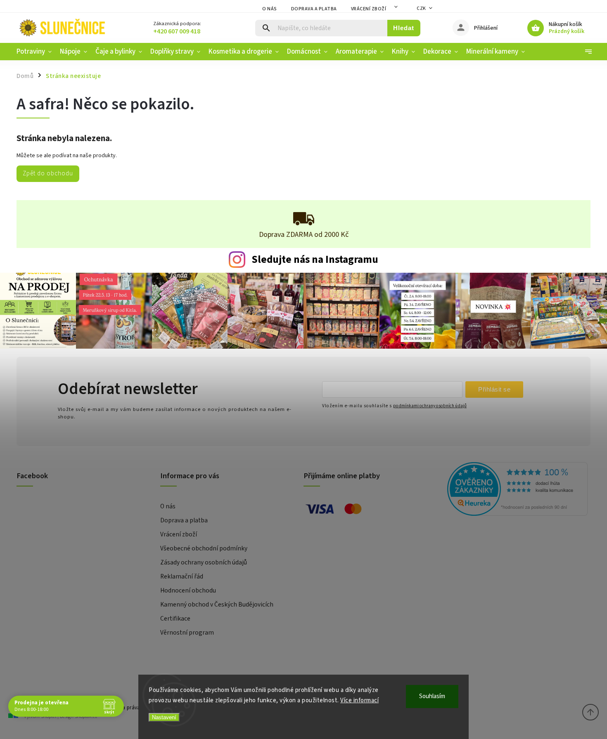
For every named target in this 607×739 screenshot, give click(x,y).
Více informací (359, 700)
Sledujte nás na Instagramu (314, 259)
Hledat (403, 27)
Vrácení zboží (368, 8)
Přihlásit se (494, 389)
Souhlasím (432, 696)
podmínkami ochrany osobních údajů (430, 405)
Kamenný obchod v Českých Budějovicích (216, 604)
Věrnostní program (187, 632)
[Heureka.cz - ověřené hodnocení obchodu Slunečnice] (516, 490)
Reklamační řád (181, 576)
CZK (421, 8)
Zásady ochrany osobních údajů (203, 562)
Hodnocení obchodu (188, 590)
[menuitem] (36, 51)
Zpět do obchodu (48, 173)
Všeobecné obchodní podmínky (203, 548)
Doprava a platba (314, 8)
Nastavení (164, 717)
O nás (269, 8)
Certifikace (175, 618)
